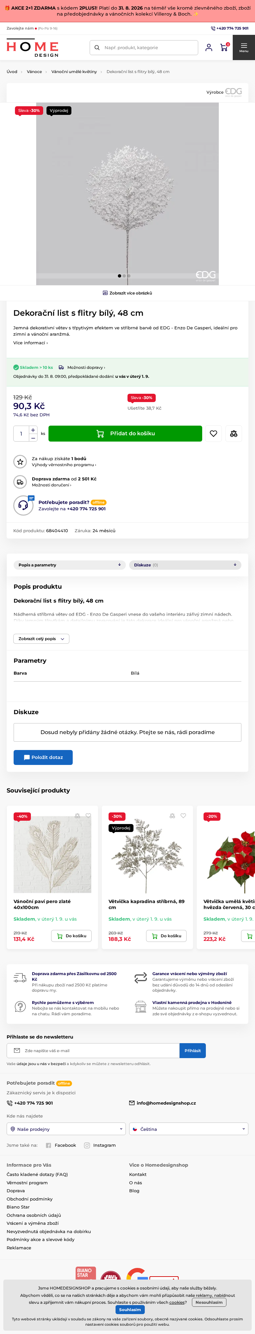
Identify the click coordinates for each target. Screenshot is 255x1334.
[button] (243, 47)
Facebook (65, 1145)
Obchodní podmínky (29, 1199)
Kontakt (137, 1174)
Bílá (135, 673)
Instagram (104, 1145)
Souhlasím (130, 1309)
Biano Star (18, 1206)
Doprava (16, 1190)
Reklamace (19, 1247)
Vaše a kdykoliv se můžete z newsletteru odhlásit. (79, 1063)
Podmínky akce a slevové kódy (40, 1239)
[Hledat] (97, 47)
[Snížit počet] (33, 438)
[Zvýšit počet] (33, 430)
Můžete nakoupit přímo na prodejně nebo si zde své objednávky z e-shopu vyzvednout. (195, 1011)
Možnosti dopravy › (86, 367)
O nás (135, 1182)
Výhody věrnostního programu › (64, 464)
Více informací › (30, 342)
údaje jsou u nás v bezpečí (41, 1063)
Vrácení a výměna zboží (33, 1223)
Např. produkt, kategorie (131, 47)
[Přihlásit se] (209, 47)
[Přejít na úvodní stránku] (32, 48)
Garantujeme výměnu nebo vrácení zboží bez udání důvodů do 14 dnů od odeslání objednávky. (193, 985)
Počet (21, 434)
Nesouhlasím (209, 1302)
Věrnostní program (27, 1182)
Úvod (12, 71)
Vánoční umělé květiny (74, 71)
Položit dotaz (46, 757)
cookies (177, 1302)
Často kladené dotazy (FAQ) (37, 1174)
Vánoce (34, 71)
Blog (134, 1190)
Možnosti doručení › (51, 484)
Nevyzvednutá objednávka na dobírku (49, 1231)
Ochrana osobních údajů (34, 1215)
